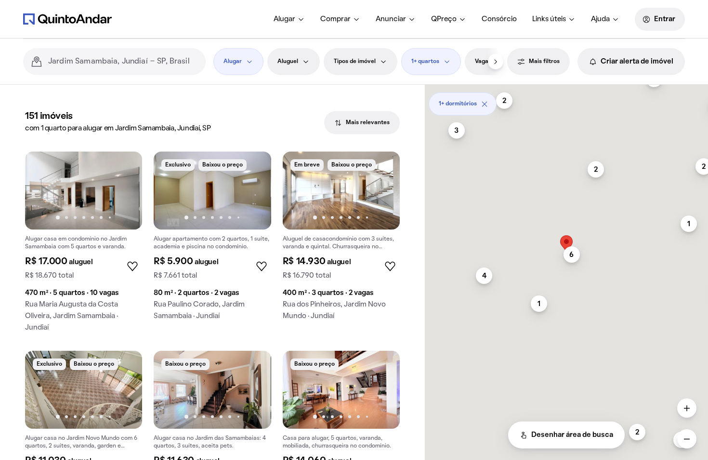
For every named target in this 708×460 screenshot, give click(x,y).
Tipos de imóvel (355, 61)
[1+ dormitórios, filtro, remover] (484, 103)
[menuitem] (289, 19)
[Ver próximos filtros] (495, 61)
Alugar (284, 19)
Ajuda (600, 19)
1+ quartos (425, 61)
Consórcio (499, 19)
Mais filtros (544, 61)
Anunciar (391, 19)
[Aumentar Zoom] (686, 408)
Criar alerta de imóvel (637, 61)
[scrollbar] (566, 100)
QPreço (444, 19)
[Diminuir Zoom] (686, 438)
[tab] (362, 122)
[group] (83, 245)
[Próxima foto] (124, 190)
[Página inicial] (67, 18)
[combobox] (123, 61)
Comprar (335, 19)
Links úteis (549, 19)
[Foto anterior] (42, 190)
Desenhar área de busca (572, 435)
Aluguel (287, 61)
